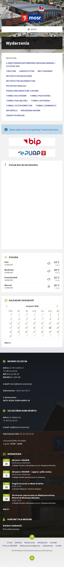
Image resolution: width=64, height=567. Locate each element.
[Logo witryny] (32, 20)
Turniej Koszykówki (16, 95)
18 (18, 327)
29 (26, 315)
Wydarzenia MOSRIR (30, 110)
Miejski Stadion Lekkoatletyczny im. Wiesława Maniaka (35, 465)
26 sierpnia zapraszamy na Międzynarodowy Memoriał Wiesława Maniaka (33, 496)
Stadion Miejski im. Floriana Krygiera (27, 489)
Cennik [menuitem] (58, 545)
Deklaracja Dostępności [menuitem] (30, 545)
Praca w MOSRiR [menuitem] (10, 545)
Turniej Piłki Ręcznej (17, 100)
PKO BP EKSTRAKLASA (16, 85)
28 (18, 315)
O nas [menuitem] (9, 542)
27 (11, 315)
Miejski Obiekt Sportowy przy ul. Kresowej (29, 477)
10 (11, 323)
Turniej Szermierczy (46, 105)
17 (11, 327)
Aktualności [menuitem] (42, 542)
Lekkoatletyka (26, 71)
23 (58, 327)
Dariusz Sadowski (12, 525)
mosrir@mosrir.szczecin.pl (21, 384)
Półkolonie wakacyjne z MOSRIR (22, 90)
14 (42, 323)
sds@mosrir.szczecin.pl (19, 427)
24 (11, 332)
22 (50, 327)
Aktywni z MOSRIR (20, 460)
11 (18, 323)
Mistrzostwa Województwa (20, 81)
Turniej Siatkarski (40, 100)
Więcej (7, 343)
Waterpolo (12, 110)
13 (34, 323)
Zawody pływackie (15, 115)
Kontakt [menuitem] (53, 542)
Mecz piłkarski (45, 71)
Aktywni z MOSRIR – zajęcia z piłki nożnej (31, 471)
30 (34, 315)
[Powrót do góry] (32, 558)
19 (26, 327)
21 (42, 327)
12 (26, 323)
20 (34, 327)
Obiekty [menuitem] (18, 542)
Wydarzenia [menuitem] (29, 542)
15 (50, 323)
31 (42, 315)
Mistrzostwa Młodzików (19, 76)
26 (26, 332)
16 (58, 323)
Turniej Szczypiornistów (19, 105)
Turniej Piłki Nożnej (40, 95)
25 (18, 332)
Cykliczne (11, 71)
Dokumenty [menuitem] (48, 545)
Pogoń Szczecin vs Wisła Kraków (27, 483)
